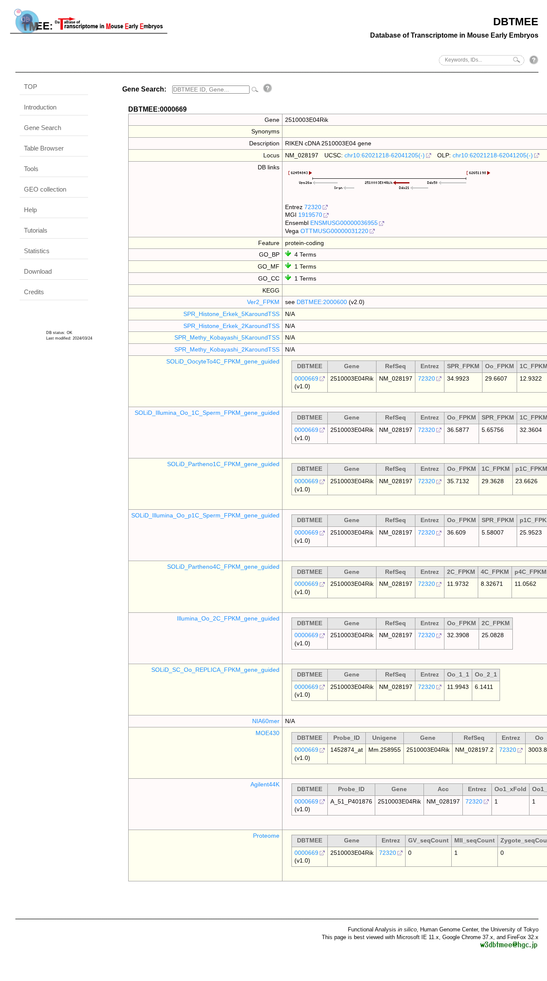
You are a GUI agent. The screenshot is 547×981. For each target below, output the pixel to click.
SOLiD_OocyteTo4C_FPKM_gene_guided (222, 361)
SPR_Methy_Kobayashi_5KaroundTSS (226, 337)
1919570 (310, 214)
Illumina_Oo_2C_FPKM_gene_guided (228, 618)
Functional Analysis (382, 929)
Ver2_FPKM (263, 301)
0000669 (306, 378)
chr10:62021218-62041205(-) (384, 155)
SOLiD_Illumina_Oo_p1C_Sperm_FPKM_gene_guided (205, 515)
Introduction (40, 107)
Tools (31, 168)
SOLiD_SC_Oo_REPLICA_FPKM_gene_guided (215, 669)
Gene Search (42, 127)
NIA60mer (265, 721)
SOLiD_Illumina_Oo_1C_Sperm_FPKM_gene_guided (207, 412)
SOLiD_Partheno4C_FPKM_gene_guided (223, 566)
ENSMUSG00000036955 (344, 222)
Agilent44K (264, 784)
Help (30, 209)
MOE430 (267, 733)
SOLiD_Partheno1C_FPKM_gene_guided (223, 464)
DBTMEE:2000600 (322, 301)
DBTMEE (515, 21)
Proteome (266, 835)
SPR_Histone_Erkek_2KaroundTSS (231, 325)
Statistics (37, 250)
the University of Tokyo (509, 929)
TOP (30, 86)
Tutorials (35, 230)
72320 (312, 207)
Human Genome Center (449, 929)
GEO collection (45, 189)
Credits (34, 291)
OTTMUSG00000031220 (334, 231)
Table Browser (44, 148)
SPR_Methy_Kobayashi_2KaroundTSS (226, 349)
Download (38, 271)
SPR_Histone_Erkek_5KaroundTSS (231, 313)
